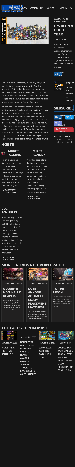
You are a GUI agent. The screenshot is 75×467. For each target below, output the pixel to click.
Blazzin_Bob (10, 257)
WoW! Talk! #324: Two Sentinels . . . (8, 350)
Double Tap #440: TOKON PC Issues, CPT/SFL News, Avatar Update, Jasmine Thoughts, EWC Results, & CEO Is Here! (28, 358)
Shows (15, 8)
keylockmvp (35, 199)
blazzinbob (9, 259)
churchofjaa (10, 192)
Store (63, 8)
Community (37, 8)
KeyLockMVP (35, 196)
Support (52, 8)
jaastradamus (11, 190)
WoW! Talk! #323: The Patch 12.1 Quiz (45, 352)
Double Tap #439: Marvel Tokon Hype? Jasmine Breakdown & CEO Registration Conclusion (65, 358)
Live (24, 8)
